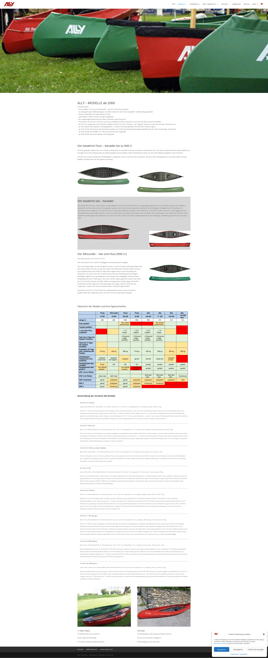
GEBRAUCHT (236, 4)
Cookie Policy (234, 654)
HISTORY (224, 4)
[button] (264, 634)
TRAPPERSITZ (194, 4)
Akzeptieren (221, 649)
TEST (173, 4)
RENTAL (246, 4)
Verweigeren (238, 649)
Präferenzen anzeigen (256, 649)
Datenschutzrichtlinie (220, 643)
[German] (263, 5)
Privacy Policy (243, 654)
